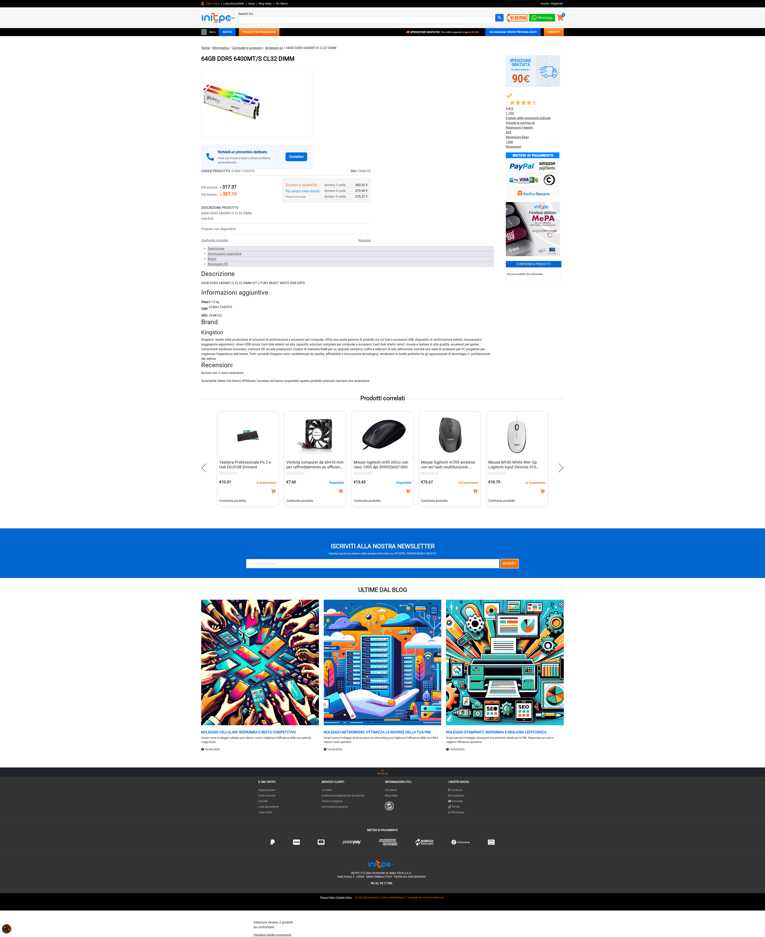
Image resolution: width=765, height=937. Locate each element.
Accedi (544, 3)
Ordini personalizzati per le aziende (343, 795)
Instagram (457, 795)
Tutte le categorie (332, 801)
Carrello (263, 801)
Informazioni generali (335, 806)
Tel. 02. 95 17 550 (381, 883)
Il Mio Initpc (212, 3)
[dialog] (6, 928)
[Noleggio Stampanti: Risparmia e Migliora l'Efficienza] (505, 662)
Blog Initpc (391, 795)
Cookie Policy (344, 897)
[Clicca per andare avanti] (560, 468)
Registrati (557, 3)
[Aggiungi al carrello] (273, 491)
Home (205, 48)
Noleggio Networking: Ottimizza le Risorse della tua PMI (377, 732)
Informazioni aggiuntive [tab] (224, 254)
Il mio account (267, 795)
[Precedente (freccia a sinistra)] (1, 918)
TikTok (455, 806)
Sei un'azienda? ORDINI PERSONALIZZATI (513, 31)
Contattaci (296, 157)
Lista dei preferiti (233, 3)
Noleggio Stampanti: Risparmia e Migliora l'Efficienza (496, 732)
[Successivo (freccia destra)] (4, 918)
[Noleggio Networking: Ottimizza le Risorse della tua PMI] (382, 662)
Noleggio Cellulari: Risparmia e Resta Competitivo (248, 732)
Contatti (327, 790)
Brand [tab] (212, 259)
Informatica (221, 48)
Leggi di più (207, 218)
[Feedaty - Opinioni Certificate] (389, 805)
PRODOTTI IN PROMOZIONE (259, 31)
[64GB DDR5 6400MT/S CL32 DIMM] (256, 102)
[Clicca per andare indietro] (205, 468)
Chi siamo (391, 790)
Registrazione (266, 790)
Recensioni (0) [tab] (218, 264)
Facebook (456, 790)
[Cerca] (499, 18)
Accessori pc (274, 48)
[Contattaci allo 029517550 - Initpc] (517, 17)
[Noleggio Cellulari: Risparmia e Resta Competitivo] (260, 662)
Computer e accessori (247, 48)
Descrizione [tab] (216, 248)
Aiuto (251, 3)
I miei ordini (265, 812)
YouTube (457, 801)
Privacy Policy (327, 897)
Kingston (364, 240)
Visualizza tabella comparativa (272, 934)
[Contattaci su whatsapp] (542, 17)
